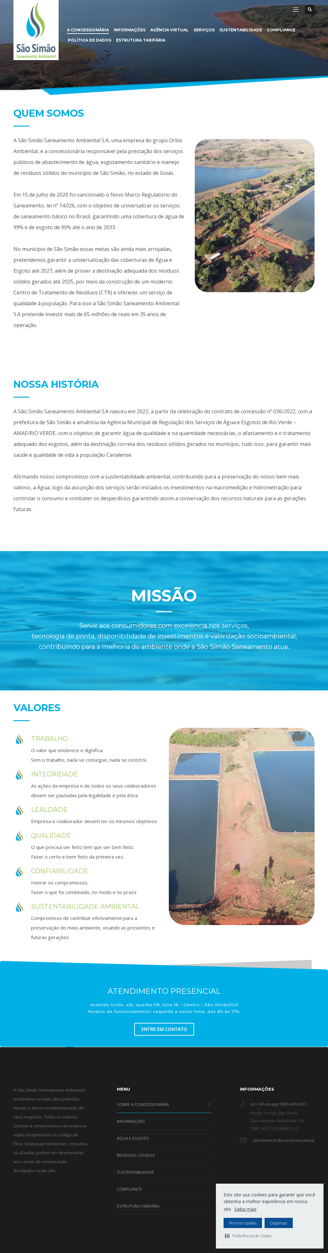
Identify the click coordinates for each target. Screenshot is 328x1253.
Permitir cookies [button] (243, 1223)
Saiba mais (245, 1209)
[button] (248, 1236)
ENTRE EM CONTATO (164, 1029)
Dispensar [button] (278, 1223)
